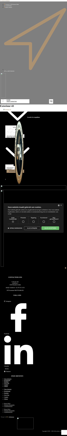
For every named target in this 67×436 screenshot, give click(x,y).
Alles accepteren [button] (50, 228)
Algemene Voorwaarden (9, 405)
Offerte (6, 386)
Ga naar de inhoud (5, 0)
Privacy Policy (7, 403)
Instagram (8, 301)
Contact (9, 169)
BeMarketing (11, 417)
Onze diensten (7, 379)
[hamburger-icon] (51, 101)
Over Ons (6, 383)
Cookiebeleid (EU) (8, 406)
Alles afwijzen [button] (32, 228)
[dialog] (33, 218)
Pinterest (8, 371)
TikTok (6, 368)
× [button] (61, 205)
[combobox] (59, 205)
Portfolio (6, 382)
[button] (15, 228)
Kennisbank (10, 167)
